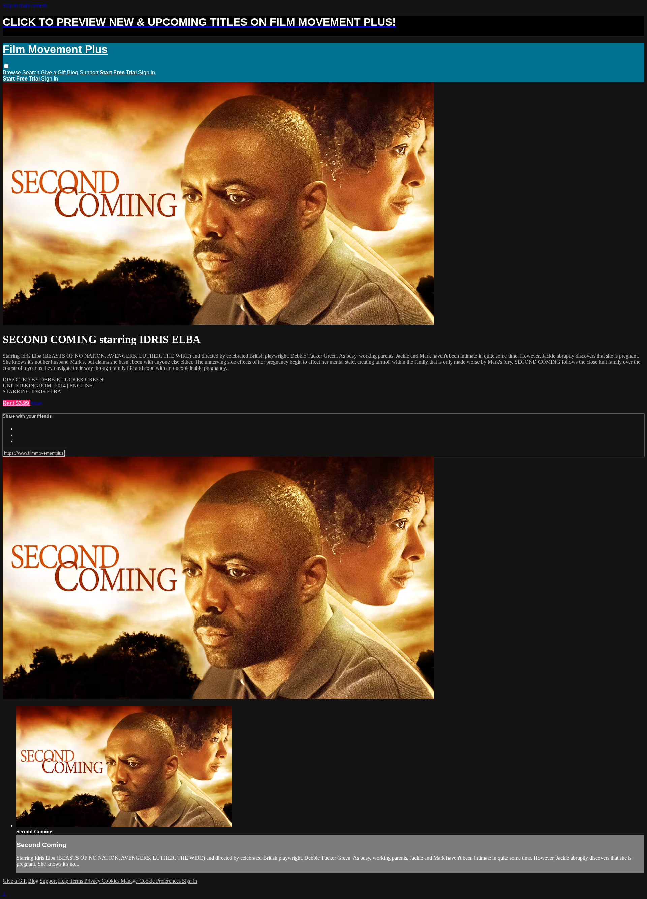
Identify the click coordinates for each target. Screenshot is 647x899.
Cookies (111, 881)
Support (89, 72)
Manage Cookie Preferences (151, 881)
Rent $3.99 (16, 403)
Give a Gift (53, 72)
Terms (77, 881)
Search (31, 72)
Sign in (146, 72)
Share (36, 403)
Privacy (93, 881)
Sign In (49, 79)
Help (64, 881)
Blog (72, 72)
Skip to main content (25, 5)
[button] (6, 66)
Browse (12, 72)
